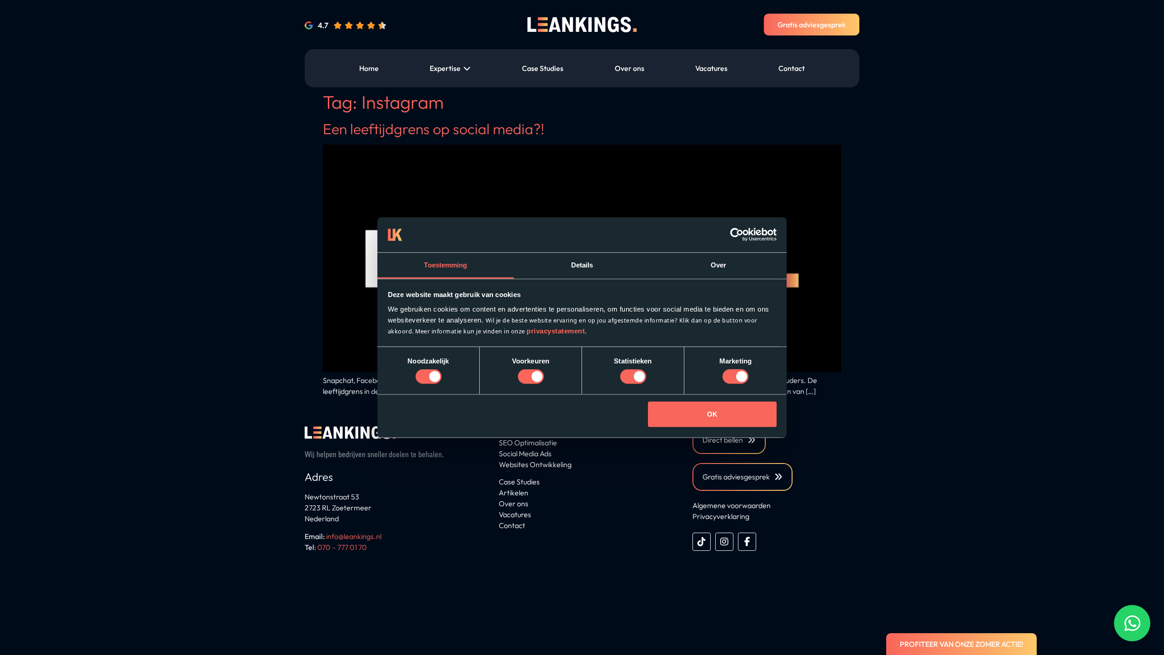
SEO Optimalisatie (528, 442)
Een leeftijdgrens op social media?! (433, 129)
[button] (450, 68)
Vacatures (515, 514)
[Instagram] (724, 542)
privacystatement (556, 331)
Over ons (513, 503)
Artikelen (513, 492)
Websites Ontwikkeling (535, 464)
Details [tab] (582, 265)
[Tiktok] (701, 542)
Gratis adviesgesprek (812, 24)
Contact (512, 525)
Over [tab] (718, 265)
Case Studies (519, 481)
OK (712, 414)
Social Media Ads (525, 453)
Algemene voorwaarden (731, 505)
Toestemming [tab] (445, 265)
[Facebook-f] (747, 542)
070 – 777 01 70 (342, 547)
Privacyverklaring (720, 516)
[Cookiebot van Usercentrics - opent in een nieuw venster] (737, 235)
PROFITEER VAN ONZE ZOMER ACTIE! (961, 644)
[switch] (531, 376)
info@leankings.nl (353, 536)
